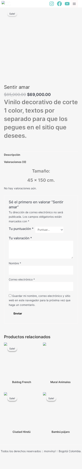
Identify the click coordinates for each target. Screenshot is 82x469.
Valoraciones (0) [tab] (15, 162)
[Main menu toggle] (74, 3)
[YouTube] (67, 3)
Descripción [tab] (12, 154)
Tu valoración (20, 238)
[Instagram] (51, 3)
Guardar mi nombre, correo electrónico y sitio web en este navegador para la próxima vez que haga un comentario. (39, 300)
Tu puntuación (21, 229)
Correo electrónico (22, 279)
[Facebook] (59, 3)
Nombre (15, 263)
